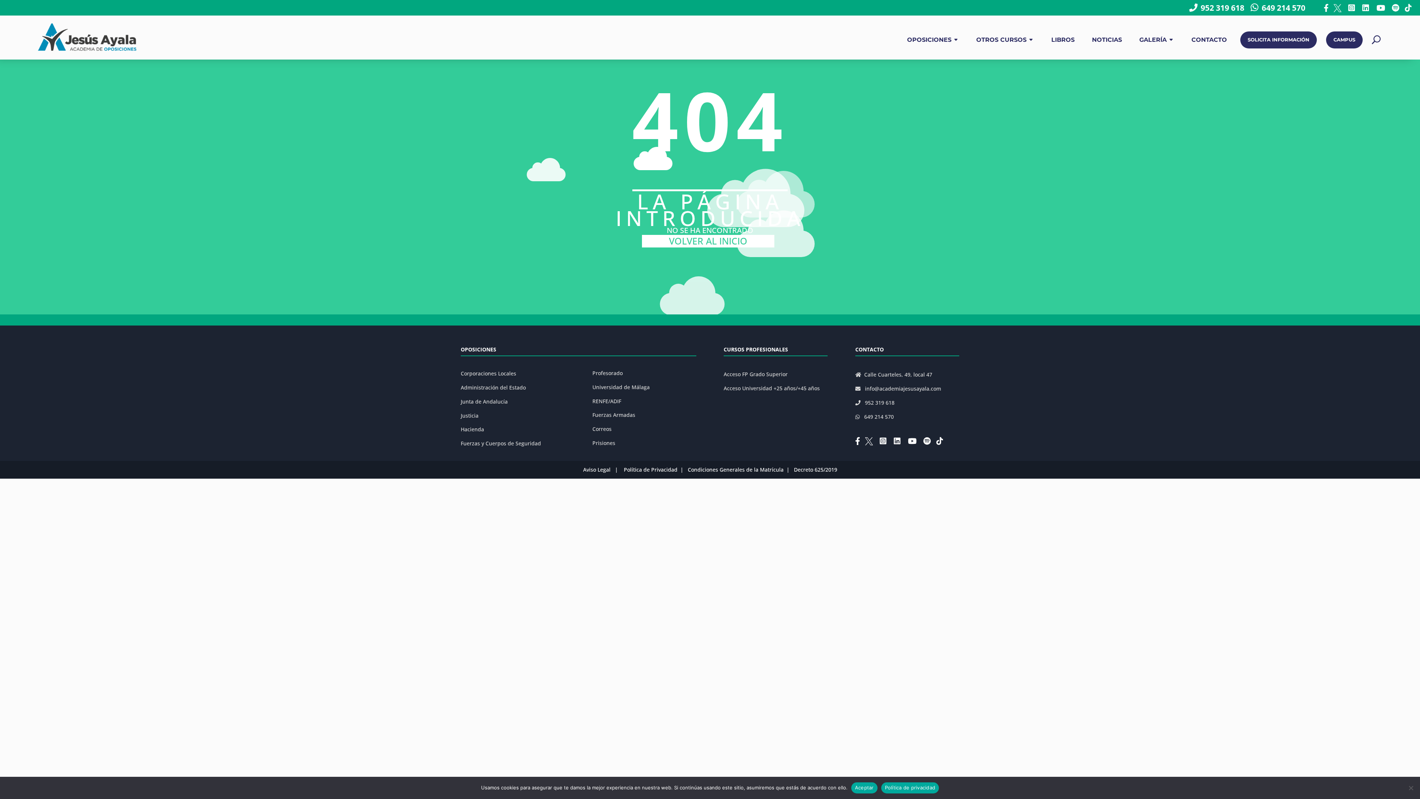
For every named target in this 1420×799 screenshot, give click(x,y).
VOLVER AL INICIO (708, 241)
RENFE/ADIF (606, 401)
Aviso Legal (597, 469)
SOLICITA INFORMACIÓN (1278, 40)
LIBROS (1063, 39)
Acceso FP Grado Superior (756, 374)
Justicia (470, 415)
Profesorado (607, 373)
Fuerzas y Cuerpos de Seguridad (501, 443)
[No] (1410, 788)
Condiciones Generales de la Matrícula (736, 469)
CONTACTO (1209, 39)
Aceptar (864, 787)
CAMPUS (1344, 40)
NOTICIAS (1107, 39)
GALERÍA (1153, 39)
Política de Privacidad (650, 469)
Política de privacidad (910, 787)
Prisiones (603, 442)
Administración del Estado (493, 387)
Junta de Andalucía (484, 401)
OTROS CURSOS (1001, 39)
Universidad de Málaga (621, 387)
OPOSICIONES (929, 39)
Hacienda (472, 429)
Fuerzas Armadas (613, 414)
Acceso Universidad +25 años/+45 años (772, 388)
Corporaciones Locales (488, 373)
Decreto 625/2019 (815, 469)
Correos (602, 428)
